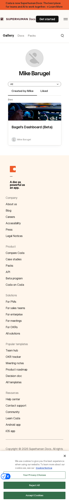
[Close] (65, 456)
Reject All (34, 485)
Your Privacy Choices (34, 475)
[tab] (22, 92)
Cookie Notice (44, 468)
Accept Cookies (35, 495)
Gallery (8, 35)
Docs (21, 35)
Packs (32, 35)
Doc (10, 99)
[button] (50, 35)
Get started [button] (47, 19)
